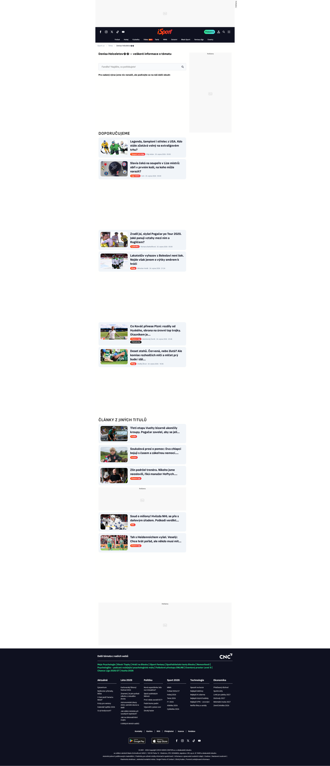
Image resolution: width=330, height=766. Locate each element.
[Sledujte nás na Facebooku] (100, 32)
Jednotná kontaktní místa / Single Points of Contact (155, 759)
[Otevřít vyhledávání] (223, 31)
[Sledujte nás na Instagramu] (106, 32)
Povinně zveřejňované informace (198, 759)
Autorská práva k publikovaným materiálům (118, 756)
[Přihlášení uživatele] (218, 31)
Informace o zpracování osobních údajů (188, 756)
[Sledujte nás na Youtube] (123, 32)
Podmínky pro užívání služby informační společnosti (154, 756)
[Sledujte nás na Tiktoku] (118, 32)
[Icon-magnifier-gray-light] (182, 66)
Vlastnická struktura (127, 759)
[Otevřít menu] (229, 31)
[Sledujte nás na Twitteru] (112, 32)
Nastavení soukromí (219, 756)
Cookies (207, 756)
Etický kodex (180, 759)
